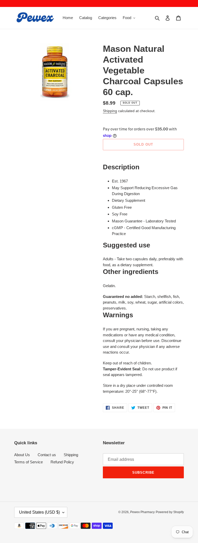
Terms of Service (28, 462)
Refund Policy (62, 462)
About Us (22, 455)
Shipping (110, 111)
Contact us (47, 455)
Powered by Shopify (170, 512)
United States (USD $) (39, 512)
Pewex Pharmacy (142, 512)
